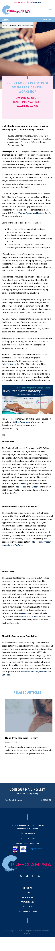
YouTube (19, 545)
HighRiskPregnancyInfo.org (25, 422)
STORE (27, 892)
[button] (9, 778)
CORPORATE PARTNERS (27, 911)
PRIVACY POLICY (27, 902)
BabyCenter (7, 364)
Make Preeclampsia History (21, 738)
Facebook (21, 486)
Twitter (34, 486)
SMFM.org (23, 483)
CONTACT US (27, 897)
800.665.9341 (29, 833)
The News (12, 25)
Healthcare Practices (25, 25)
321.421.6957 (29, 838)
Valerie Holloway (27, 105)
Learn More (37, 2)
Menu (6, 19)
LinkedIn (6, 545)
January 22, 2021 (26, 97)
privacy (34, 793)
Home (5, 25)
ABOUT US (27, 888)
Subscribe (46, 800)
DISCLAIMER (27, 906)
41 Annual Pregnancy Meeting (29, 213)
